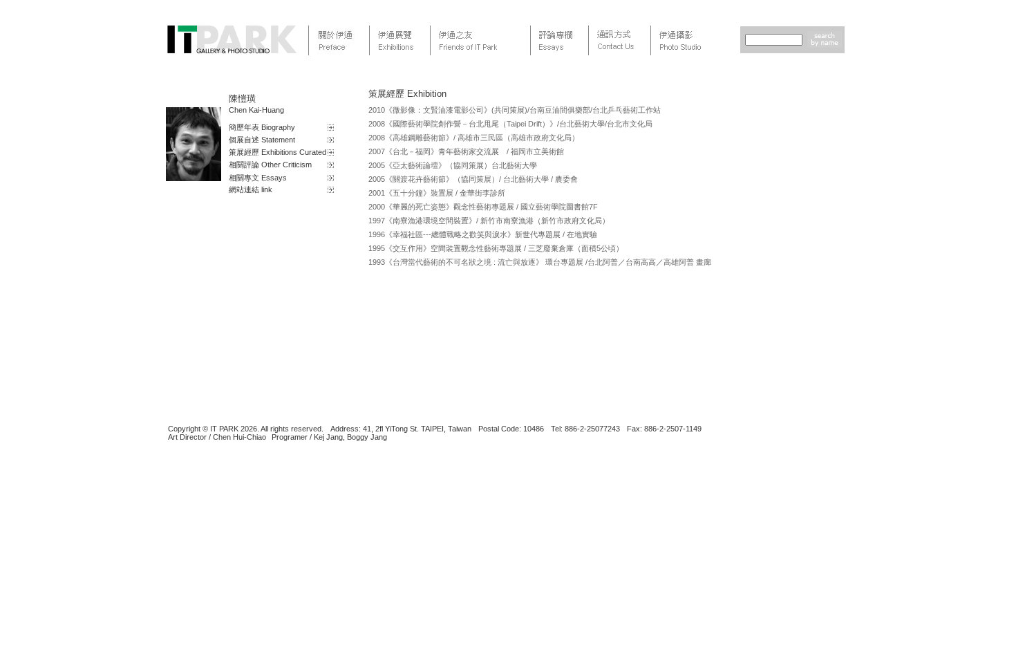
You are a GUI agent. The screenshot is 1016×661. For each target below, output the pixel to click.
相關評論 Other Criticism (270, 164)
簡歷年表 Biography (262, 127)
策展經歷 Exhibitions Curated (277, 152)
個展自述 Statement (262, 140)
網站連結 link (250, 189)
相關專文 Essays (258, 178)
